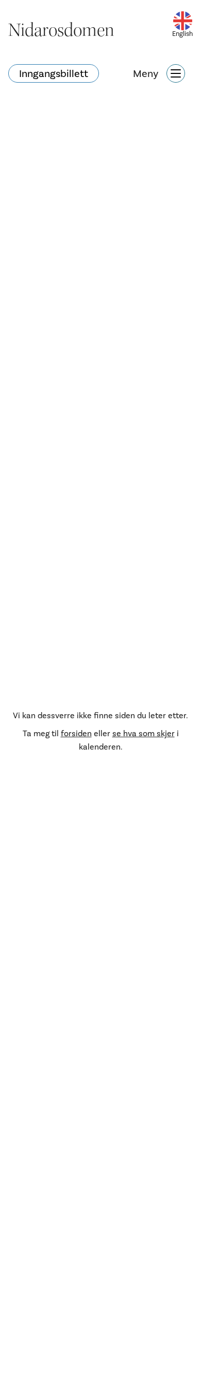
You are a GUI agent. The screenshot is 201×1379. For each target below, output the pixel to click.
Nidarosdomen (61, 30)
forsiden (76, 733)
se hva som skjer (143, 733)
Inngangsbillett (53, 73)
